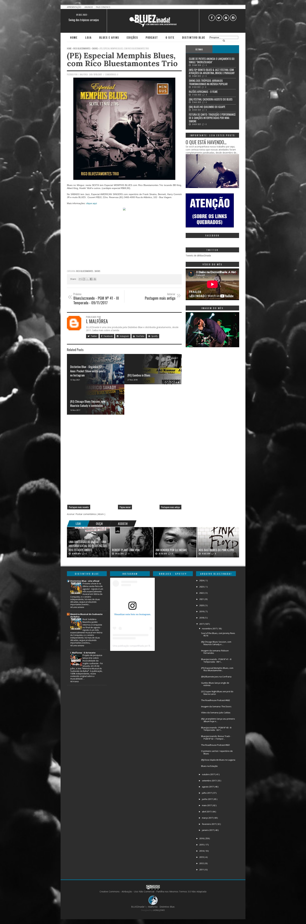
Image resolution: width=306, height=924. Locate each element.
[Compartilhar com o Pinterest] (94, 279)
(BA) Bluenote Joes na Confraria (216, 676)
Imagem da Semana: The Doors (216, 706)
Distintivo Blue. (167, 906)
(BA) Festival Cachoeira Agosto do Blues (210, 99)
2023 (201, 586)
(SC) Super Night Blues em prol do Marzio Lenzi (217, 692)
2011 (201, 869)
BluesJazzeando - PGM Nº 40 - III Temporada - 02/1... (216, 729)
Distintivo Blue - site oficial (84, 580)
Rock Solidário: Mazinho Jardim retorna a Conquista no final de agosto (92, 623)
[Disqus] (124, 461)
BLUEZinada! (138, 906)
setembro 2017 (209, 780)
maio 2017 (207, 805)
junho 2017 (207, 799)
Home (74, 37)
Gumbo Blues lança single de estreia (215, 684)
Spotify (154, 336)
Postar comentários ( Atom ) (90, 514)
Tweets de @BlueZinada (198, 255)
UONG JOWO (159, 910)
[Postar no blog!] (83, 279)
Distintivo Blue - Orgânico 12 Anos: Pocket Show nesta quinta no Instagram (88, 370)
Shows (97, 271)
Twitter (93, 336)
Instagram (124, 336)
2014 (201, 850)
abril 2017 (207, 811)
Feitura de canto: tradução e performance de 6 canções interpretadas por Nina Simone (212, 118)
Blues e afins (109, 37)
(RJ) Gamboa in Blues (138, 375)
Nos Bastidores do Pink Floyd (216, 550)
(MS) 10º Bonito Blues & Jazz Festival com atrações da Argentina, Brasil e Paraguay (212, 71)
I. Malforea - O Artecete (82, 652)
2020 (201, 605)
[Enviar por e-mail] (80, 279)
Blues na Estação (209, 766)
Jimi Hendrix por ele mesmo (171, 550)
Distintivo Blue (193, 37)
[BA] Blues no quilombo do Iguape (207, 107)
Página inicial (125, 507)
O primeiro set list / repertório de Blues (217, 752)
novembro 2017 (209, 628)
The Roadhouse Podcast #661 (215, 745)
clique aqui (91, 203)
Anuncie (88, 7)
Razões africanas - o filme (84, 20)
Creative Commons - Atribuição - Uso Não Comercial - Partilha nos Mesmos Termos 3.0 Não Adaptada (153, 891)
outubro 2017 (208, 774)
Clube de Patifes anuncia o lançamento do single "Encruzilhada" (211, 60)
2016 (201, 838)
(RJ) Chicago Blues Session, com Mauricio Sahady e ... (216, 643)
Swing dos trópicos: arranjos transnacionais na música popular (208, 82)
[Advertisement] (124, 245)
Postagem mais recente (79, 507)
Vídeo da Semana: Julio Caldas (215, 712)
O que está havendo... (206, 142)
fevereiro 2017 (209, 824)
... (225, 49)
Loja (88, 37)
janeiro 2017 (208, 830)
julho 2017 (207, 792)
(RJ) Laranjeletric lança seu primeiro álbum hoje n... (218, 720)
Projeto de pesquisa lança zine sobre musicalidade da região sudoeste (92, 659)
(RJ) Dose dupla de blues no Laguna (218, 759)
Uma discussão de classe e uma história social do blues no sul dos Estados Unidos (88, 546)
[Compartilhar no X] (87, 279)
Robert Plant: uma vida (126, 550)
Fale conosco (103, 7)
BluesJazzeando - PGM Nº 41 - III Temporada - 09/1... (216, 660)
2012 (201, 863)
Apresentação (74, 7)
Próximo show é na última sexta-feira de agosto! (93, 586)
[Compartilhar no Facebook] (91, 279)
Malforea (152, 906)
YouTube (140, 336)
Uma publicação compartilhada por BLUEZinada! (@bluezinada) (145, 645)
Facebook (108, 336)
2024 (201, 580)
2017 (201, 623)
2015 (201, 844)
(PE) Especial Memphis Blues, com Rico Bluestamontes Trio (122, 59)
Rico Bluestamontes (85, 271)
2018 (201, 617)
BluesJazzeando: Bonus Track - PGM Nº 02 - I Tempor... (216, 737)
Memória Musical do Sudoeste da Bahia (86, 615)
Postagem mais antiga (170, 507)
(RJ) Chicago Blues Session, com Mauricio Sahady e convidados (88, 403)
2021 (201, 599)
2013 (201, 857)
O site (170, 37)
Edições (132, 37)
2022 (201, 592)
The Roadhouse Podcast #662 (215, 700)
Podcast (152, 37)
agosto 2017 (208, 786)
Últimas (199, 49)
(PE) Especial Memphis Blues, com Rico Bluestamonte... (217, 669)
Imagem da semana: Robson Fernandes (215, 652)
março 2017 (207, 817)
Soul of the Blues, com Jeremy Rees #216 (218, 634)
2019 (201, 611)
